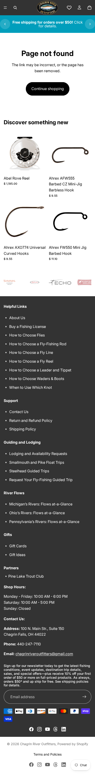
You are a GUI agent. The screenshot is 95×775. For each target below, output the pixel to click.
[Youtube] (47, 729)
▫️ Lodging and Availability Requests (35, 453)
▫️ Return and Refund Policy (28, 420)
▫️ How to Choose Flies (24, 335)
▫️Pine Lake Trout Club (24, 576)
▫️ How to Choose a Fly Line (28, 352)
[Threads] (55, 729)
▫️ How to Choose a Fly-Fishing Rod (35, 344)
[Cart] (89, 8)
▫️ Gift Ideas (14, 554)
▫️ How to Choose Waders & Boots (34, 378)
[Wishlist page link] (69, 7)
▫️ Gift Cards (15, 546)
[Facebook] (31, 729)
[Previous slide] (5, 24)
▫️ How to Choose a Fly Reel (28, 361)
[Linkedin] (63, 729)
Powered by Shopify (72, 744)
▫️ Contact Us (16, 411)
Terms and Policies (47, 754)
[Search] (15, 8)
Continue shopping (47, 88)
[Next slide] (90, 24)
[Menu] (5, 7)
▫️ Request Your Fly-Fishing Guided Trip (38, 479)
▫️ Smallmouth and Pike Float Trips (34, 462)
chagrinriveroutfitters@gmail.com (44, 653)
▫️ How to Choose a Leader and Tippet (37, 370)
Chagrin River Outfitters (38, 744)
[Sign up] (84, 697)
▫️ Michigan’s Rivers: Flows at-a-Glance (38, 504)
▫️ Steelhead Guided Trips (26, 471)
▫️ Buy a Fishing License (25, 326)
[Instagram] (39, 729)
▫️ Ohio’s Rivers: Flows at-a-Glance (34, 512)
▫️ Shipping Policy (20, 429)
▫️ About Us (14, 317)
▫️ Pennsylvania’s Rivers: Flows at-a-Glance (41, 521)
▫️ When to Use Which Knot (28, 387)
